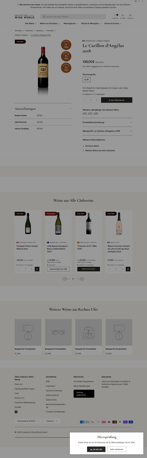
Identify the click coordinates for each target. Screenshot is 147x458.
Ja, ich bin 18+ (96, 449)
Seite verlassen (116, 449)
